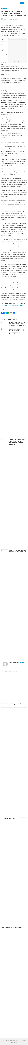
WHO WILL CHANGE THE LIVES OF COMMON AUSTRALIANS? (17, 551)
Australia (4, 8)
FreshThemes (14, 1042)
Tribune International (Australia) (13, 1040)
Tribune (5, 19)
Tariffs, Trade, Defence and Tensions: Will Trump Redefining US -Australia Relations (17, 442)
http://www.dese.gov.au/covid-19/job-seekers (13, 305)
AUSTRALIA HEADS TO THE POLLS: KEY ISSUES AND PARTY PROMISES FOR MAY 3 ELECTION (17, 331)
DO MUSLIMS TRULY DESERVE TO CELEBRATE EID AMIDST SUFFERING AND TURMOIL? (17, 324)
